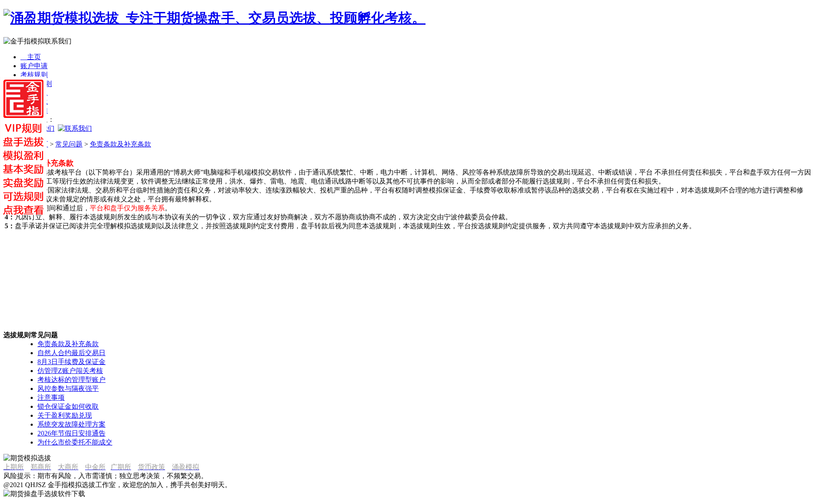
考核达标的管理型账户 (71, 379)
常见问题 (69, 144)
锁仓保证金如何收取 (68, 406)
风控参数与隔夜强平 (68, 388)
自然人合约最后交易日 (71, 352)
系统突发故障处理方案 (71, 424)
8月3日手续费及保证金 (71, 361)
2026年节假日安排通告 (71, 433)
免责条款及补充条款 (120, 144)
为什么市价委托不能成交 (74, 442)
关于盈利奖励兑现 (64, 415)
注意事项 (51, 397)
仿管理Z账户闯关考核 (70, 370)
